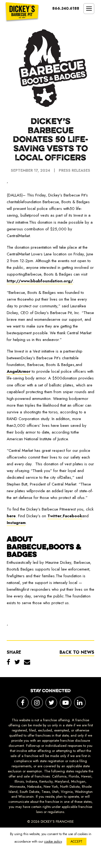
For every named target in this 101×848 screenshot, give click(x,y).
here (11, 516)
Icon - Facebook (23, 702)
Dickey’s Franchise (22, 12)
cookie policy (53, 841)
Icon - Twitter (51, 702)
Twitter (54, 516)
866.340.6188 (65, 8)
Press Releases (74, 170)
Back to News (77, 652)
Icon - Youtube (65, 702)
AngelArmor (18, 371)
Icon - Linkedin (80, 702)
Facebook (72, 516)
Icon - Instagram (37, 702)
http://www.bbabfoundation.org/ (40, 281)
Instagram (16, 523)
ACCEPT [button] (76, 841)
